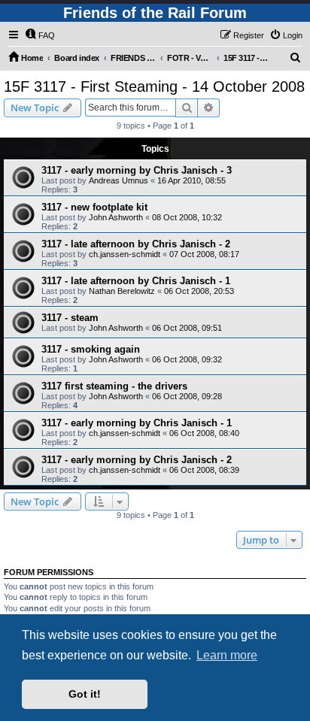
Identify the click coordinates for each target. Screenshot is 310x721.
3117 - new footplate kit (94, 207)
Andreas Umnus (118, 180)
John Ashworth (116, 217)
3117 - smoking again (90, 349)
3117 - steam (70, 317)
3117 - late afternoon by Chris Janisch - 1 (135, 280)
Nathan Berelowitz (122, 290)
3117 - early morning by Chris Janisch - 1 (136, 423)
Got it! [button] (84, 694)
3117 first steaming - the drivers (114, 386)
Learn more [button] (226, 655)
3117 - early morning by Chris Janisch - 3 (136, 170)
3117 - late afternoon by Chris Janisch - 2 (135, 244)
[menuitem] (40, 35)
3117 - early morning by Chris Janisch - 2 (136, 459)
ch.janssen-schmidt (124, 254)
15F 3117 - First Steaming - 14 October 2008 (154, 86)
